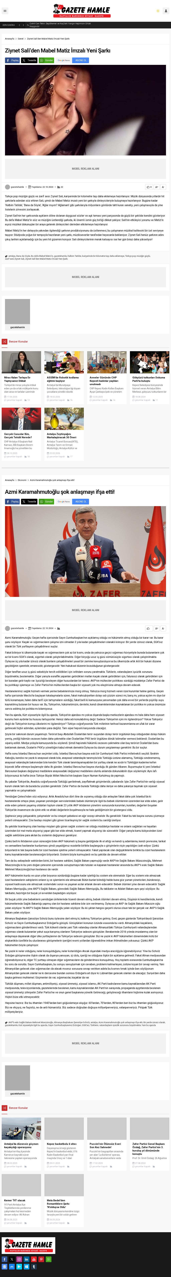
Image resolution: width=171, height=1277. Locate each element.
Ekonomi (22, 480)
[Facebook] (4, 1259)
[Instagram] (19, 1259)
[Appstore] (12, 1266)
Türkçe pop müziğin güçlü (137, 256)
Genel (20, 38)
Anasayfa (9, 38)
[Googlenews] (4, 1266)
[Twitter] (12, 1259)
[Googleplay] (19, 1266)
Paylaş (15, 60)
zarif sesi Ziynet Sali (14, 259)
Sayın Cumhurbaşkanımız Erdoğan (64, 1025)
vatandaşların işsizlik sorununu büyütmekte (120, 1025)
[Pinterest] (41, 1259)
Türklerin (94, 1025)
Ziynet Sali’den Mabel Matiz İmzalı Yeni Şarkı (46, 259)
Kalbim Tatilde (74, 256)
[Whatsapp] (48, 1259)
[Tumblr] (34, 1266)
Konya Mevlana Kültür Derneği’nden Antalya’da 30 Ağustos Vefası (61, 25)
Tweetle (32, 60)
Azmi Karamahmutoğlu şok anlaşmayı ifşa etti (120, 1022)
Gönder (49, 60)
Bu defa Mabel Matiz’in (42, 256)
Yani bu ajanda (149, 1025)
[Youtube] (34, 1259)
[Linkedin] (26, 1259)
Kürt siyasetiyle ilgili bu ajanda (33, 1025)
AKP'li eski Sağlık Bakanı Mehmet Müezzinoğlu (31, 1022)
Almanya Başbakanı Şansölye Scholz (72, 1022)
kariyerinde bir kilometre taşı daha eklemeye (103, 256)
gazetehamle (17, 187)
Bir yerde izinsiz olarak (154, 1022)
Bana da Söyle (23, 256)
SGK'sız (85, 1025)
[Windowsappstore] (26, 1266)
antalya (12, 256)
